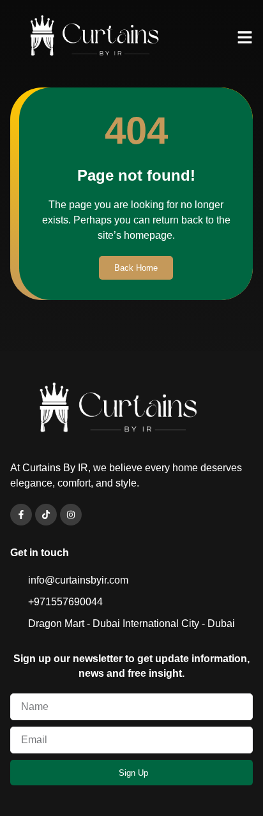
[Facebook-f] (21, 514)
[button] (245, 38)
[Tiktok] (46, 514)
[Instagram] (71, 514)
